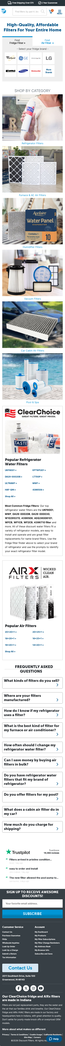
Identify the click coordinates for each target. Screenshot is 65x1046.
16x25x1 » (38, 638)
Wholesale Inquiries (10, 943)
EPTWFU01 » (39, 470)
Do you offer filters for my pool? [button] (31, 794)
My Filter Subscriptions (45, 939)
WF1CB (18, 522)
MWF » (36, 483)
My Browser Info (42, 950)
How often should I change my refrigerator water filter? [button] (30, 747)
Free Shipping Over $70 (23, 3)
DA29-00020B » (13, 476)
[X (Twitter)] (26, 988)
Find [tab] (17, 41)
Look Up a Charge (10, 950)
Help (56, 1038)
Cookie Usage (36, 1034)
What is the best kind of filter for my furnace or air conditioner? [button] (31, 728)
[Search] (42, 12)
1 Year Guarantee (49, 3)
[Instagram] (33, 988)
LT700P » (37, 476)
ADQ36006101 (43, 518)
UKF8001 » (10, 470)
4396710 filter (42, 522)
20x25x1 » (38, 632)
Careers (37, 1037)
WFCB (8, 522)
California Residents (53, 1034)
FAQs (4, 939)
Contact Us (7, 932)
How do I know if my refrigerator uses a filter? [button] (31, 713)
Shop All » (10, 496)
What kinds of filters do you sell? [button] (31, 681)
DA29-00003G (41, 513)
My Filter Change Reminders (47, 943)
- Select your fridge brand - (32, 48)
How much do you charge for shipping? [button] (28, 827)
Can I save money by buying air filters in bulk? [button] (30, 762)
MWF (8, 513)
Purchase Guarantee (11, 935)
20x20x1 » (11, 632)
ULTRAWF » (11, 483)
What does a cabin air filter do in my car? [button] (31, 812)
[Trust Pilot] (18, 852)
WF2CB (28, 522)
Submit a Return (9, 954)
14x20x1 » (38, 645)
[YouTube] (41, 988)
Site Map (28, 1037)
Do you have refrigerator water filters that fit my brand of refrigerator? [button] (30, 779)
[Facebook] (19, 988)
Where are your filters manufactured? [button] (22, 698)
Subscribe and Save (43, 954)
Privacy (5, 1034)
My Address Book (42, 946)
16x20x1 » (10, 645)
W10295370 (12, 518)
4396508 (27, 518)
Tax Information (9, 957)
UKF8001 (47, 509)
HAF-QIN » (10, 489)
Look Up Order (8, 946)
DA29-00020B (21, 513)
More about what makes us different (24, 1029)
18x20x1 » (10, 638)
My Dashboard (41, 932)
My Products (40, 935)
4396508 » (38, 489)
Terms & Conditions (19, 1034)
